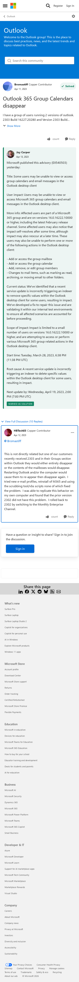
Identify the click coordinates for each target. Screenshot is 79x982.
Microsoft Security (13, 796)
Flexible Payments (13, 712)
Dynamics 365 (11, 802)
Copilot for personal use (16, 633)
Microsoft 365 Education (16, 748)
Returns (8, 687)
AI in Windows (11, 639)
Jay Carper (23, 152)
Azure (7, 850)
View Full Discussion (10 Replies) (24, 421)
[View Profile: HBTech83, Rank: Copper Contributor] (8, 432)
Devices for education (15, 735)
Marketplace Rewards (15, 887)
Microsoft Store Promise (16, 706)
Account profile (12, 669)
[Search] (48, 5)
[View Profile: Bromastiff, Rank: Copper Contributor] (7, 86)
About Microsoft (12, 917)
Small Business (11, 832)
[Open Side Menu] (5, 6)
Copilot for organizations (16, 627)
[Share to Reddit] (40, 591)
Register (58, 5)
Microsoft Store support (16, 681)
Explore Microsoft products (17, 645)
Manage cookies (56, 968)
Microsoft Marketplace (15, 881)
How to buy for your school (17, 754)
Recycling (57, 972)
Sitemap (8, 968)
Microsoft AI (10, 790)
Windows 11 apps (13, 651)
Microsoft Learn (12, 862)
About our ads (11, 976)
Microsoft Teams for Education (19, 742)
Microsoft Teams (12, 820)
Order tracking (11, 693)
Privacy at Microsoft (14, 929)
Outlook (11, 16)
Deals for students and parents (19, 766)
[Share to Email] (59, 591)
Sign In (70, 5)
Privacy (41, 968)
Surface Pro (10, 609)
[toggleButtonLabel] (73, 16)
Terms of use (10, 972)
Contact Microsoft (25, 968)
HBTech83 (20, 430)
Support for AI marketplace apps (20, 868)
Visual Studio (11, 893)
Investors (9, 935)
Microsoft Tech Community (17, 874)
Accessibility (10, 947)
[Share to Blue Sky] (46, 591)
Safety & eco (42, 972)
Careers (8, 910)
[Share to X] (33, 591)
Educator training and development (21, 760)
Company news (12, 923)
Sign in (20, 549)
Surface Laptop (11, 615)
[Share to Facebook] (27, 591)
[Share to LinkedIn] (21, 591)
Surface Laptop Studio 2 (16, 621)
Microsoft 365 (11, 808)
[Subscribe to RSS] (52, 591)
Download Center (13, 675)
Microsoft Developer (14, 856)
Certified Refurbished (14, 699)
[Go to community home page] (13, 6)
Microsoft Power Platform (16, 814)
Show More (13, 126)
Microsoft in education (15, 729)
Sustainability (11, 953)
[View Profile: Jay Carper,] (10, 154)
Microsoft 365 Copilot (15, 826)
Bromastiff (21, 84)
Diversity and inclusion (15, 941)
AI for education (12, 772)
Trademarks (26, 972)
